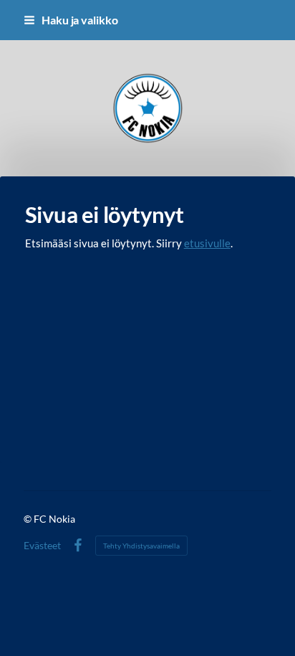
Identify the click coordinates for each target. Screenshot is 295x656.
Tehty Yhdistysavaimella (141, 545)
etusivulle (207, 243)
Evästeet (42, 546)
